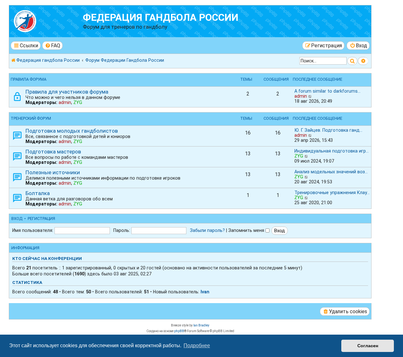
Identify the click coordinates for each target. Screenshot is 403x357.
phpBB (179, 331)
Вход (16, 218)
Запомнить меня (246, 230)
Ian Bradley (201, 325)
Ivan (205, 291)
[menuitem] (52, 45)
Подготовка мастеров (53, 151)
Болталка (38, 193)
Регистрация (41, 218)
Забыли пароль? (207, 230)
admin (65, 102)
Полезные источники (53, 172)
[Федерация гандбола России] (47, 20)
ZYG (77, 102)
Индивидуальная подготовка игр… (331, 150)
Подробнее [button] (197, 345)
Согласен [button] (367, 345)
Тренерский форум (31, 118)
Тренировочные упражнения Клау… (332, 192)
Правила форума (28, 79)
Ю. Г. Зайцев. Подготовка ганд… (328, 130)
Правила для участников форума (67, 92)
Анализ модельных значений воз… (331, 171)
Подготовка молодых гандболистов (72, 131)
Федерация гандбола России (160, 17)
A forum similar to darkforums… (327, 91)
